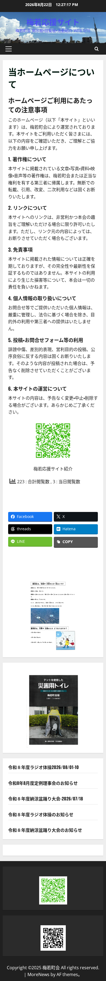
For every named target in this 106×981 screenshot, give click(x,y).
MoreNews (38, 974)
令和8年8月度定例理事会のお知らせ (43, 783)
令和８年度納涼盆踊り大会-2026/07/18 (45, 798)
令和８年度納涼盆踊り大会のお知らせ (45, 830)
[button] (8, 49)
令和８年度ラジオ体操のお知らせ (40, 814)
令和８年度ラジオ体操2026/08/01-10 (43, 767)
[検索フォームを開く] (97, 49)
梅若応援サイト (53, 21)
